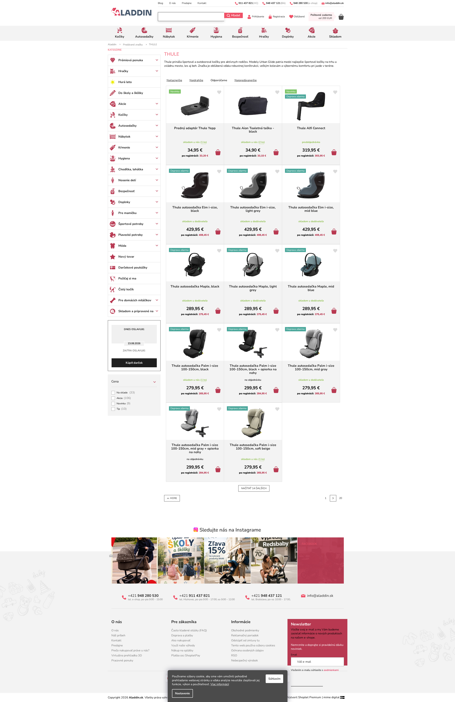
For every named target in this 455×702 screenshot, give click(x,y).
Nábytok (124, 137)
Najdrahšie (196, 80)
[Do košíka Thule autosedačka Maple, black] (218, 311)
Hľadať (235, 15)
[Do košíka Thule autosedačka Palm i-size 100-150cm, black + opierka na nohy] (276, 390)
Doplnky (124, 202)
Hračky (123, 71)
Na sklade (126, 392)
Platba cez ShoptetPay (185, 655)
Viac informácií (219, 684)
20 (340, 498)
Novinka (124, 403)
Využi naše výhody (183, 645)
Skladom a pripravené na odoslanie (135, 313)
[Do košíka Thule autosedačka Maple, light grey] (276, 311)
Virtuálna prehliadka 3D (126, 655)
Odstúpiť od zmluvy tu (245, 640)
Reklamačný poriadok (245, 635)
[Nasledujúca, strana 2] (333, 498)
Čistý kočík (126, 289)
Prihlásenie (258, 16)
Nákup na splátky (182, 650)
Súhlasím (274, 679)
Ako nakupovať (180, 640)
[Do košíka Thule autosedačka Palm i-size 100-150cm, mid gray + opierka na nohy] (218, 470)
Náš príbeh (118, 635)
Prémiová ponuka (130, 60)
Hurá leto (125, 82)
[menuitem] (120, 33)
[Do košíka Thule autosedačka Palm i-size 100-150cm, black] (218, 390)
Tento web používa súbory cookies (253, 645)
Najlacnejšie (174, 80)
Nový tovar (126, 257)
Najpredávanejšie (246, 80)
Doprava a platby (182, 635)
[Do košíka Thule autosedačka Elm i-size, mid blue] (334, 232)
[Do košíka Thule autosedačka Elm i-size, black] (218, 232)
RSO (234, 655)
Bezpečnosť (126, 191)
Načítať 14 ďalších (254, 488)
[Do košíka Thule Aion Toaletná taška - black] (276, 153)
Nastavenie (182, 693)
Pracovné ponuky (122, 660)
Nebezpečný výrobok (244, 660)
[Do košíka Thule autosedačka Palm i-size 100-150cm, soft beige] (276, 470)
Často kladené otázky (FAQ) (189, 630)
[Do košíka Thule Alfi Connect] (334, 153)
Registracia (279, 16)
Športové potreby (130, 224)
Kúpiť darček (134, 363)
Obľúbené (299, 16)
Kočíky (123, 115)
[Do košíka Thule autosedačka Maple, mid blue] (334, 311)
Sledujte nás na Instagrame (230, 529)
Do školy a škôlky (130, 93)
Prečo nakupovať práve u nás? (130, 650)
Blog (160, 3)
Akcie (122, 104)
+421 (143, 595)
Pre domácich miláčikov (134, 300)
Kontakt (202, 3)
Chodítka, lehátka (130, 169)
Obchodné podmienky (245, 630)
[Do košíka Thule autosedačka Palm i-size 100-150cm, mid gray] (334, 390)
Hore (173, 498)
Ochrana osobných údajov (247, 650)
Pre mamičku (127, 213)
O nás (172, 3)
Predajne (186, 3)
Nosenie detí (127, 180)
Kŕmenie (124, 147)
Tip (122, 409)
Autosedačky (127, 126)
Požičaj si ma (127, 278)
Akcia (124, 398)
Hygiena (124, 158)
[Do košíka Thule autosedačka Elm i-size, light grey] (276, 232)
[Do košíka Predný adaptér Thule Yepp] (218, 153)
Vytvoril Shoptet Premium (304, 697)
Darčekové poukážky (132, 267)
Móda (122, 246)
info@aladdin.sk (320, 595)
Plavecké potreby (130, 235)
